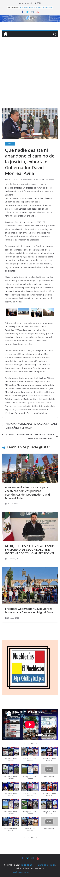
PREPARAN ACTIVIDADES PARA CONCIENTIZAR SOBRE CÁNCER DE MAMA (31, 425)
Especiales (10, 144)
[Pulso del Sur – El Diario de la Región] (30, 16)
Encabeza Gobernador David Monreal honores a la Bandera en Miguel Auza (29, 610)
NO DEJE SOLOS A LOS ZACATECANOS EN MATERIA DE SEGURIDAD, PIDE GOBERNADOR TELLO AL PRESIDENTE (30, 549)
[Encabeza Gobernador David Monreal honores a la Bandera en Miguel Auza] (30, 569)
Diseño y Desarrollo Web (21, 872)
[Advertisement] (30, 77)
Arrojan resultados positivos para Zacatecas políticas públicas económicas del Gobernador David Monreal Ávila (27, 492)
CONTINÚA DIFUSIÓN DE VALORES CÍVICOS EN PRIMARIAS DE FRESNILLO (28, 436)
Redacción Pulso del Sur (32, 179)
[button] (33, 743)
